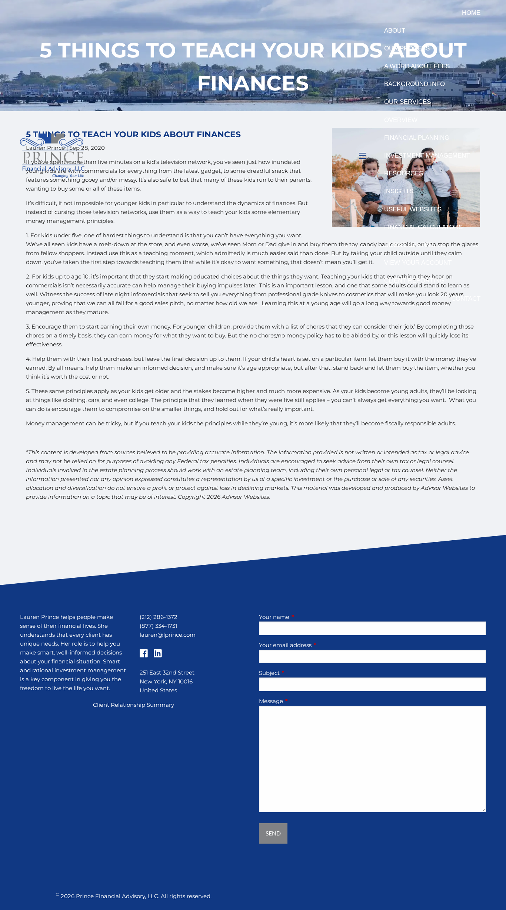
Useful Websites (413, 209)
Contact (465, 298)
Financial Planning (416, 137)
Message (300, 701)
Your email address (314, 645)
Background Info (414, 84)
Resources (403, 173)
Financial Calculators (423, 227)
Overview (400, 119)
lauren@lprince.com (168, 634)
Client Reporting (414, 280)
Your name (303, 616)
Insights (398, 191)
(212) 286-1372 (158, 616)
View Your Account (418, 262)
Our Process (407, 48)
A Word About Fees (417, 66)
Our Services (407, 101)
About (394, 30)
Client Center (408, 244)
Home (471, 12)
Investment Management (427, 155)
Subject (298, 672)
